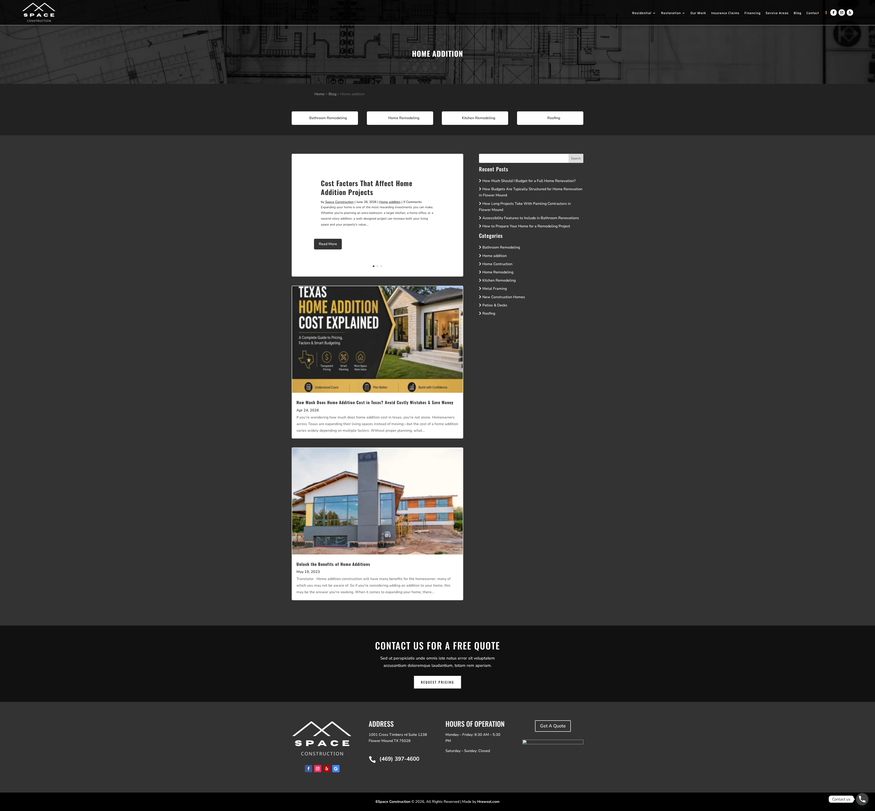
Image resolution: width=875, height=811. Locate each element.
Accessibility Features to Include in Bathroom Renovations (530, 218)
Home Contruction (497, 264)
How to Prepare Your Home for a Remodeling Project (526, 226)
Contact (812, 13)
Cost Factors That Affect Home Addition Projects (366, 187)
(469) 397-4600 (399, 758)
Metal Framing (494, 288)
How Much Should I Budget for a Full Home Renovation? (529, 180)
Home (319, 94)
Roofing (488, 313)
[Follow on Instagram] (842, 12)
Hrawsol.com (488, 801)
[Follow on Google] (336, 768)
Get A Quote (553, 726)
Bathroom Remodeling (501, 247)
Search (576, 158)
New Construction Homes (503, 297)
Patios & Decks (494, 305)
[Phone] (862, 799)
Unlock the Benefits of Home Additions (333, 564)
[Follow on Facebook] (833, 12)
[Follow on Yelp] (850, 12)
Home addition (390, 202)
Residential (641, 13)
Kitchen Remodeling (499, 280)
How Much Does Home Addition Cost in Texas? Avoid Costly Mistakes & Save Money (374, 402)
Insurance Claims (725, 13)
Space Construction (339, 202)
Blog (797, 13)
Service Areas (777, 13)
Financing (752, 13)
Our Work (698, 13)
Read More (328, 243)
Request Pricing (437, 682)
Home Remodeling (497, 272)
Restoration (671, 13)
